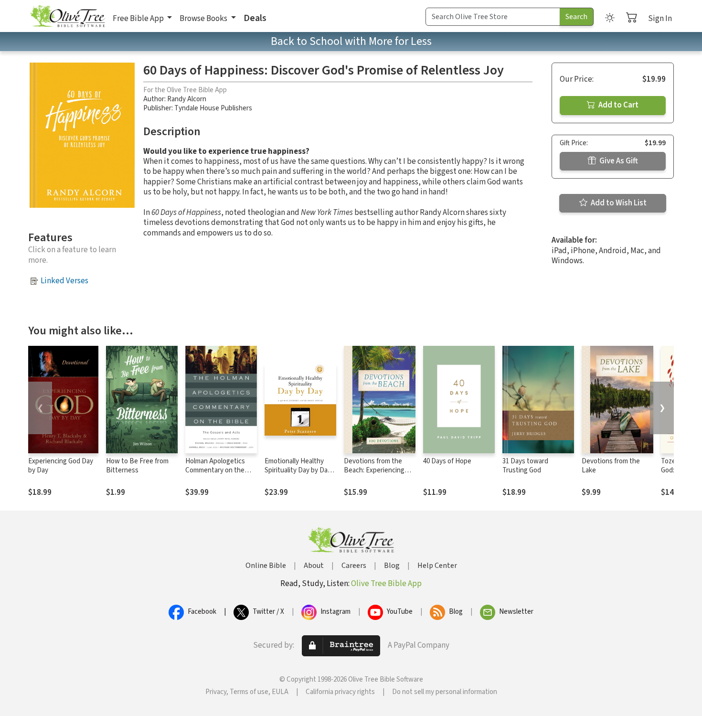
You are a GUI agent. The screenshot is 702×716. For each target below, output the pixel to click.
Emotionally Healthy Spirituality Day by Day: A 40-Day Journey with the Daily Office (298, 474)
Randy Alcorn (186, 99)
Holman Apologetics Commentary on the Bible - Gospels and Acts (215, 474)
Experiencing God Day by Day (60, 465)
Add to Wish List (618, 203)
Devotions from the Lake (611, 465)
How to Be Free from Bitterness (137, 465)
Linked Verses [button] (64, 281)
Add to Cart (617, 105)
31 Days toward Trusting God (525, 465)
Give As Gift (618, 161)
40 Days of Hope (447, 461)
